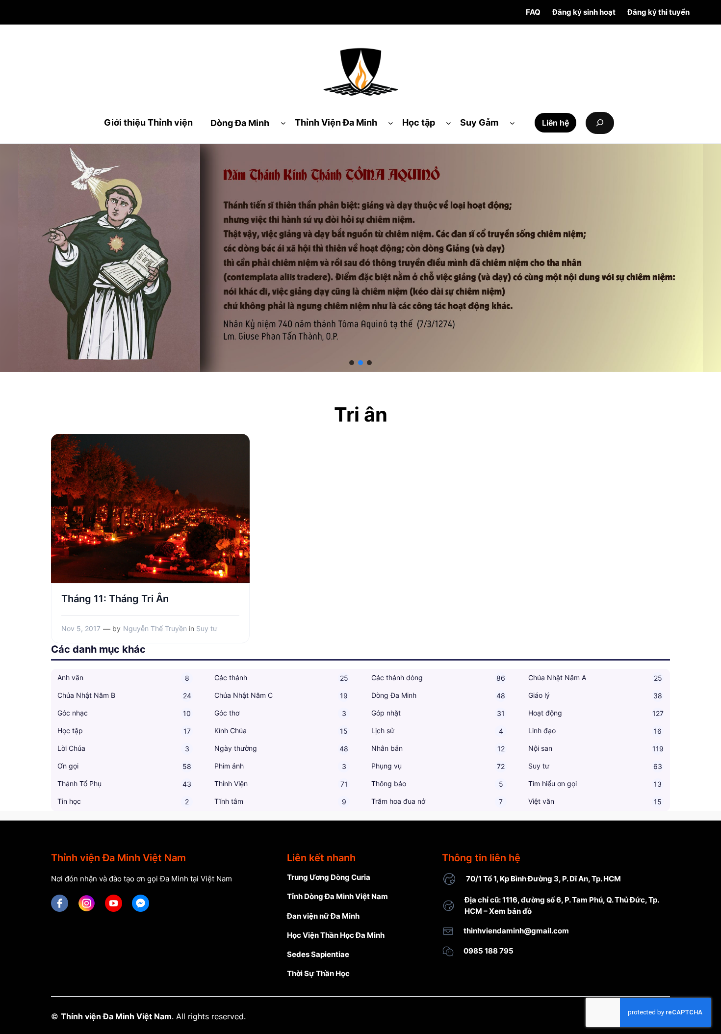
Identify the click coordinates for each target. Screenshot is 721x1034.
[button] (351, 362)
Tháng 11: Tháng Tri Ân (115, 599)
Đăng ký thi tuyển (658, 12)
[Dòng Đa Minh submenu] (283, 123)
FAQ (533, 12)
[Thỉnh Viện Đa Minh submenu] (390, 123)
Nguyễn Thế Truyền (155, 628)
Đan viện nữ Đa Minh (323, 916)
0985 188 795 (489, 950)
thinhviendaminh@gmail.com (516, 930)
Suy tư (206, 628)
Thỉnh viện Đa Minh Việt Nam (116, 1016)
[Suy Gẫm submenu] (512, 123)
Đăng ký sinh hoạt (584, 12)
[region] (360, 258)
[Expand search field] (600, 123)
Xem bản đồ (510, 911)
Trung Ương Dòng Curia (328, 877)
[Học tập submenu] (448, 123)
